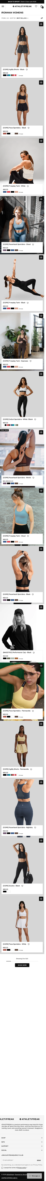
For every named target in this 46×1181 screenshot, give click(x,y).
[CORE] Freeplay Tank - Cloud (14, 536)
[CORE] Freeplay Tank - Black (14, 303)
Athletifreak (10, 1174)
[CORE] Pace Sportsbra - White (14, 944)
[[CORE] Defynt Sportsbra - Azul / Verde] (12, 425)
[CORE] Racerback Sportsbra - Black (16, 594)
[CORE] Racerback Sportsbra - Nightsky (18, 827)
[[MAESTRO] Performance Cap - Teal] (12, 658)
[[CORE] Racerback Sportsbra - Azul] (12, 250)
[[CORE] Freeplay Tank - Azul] (4, 192)
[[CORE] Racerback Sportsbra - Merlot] (4, 250)
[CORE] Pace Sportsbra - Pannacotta (16, 711)
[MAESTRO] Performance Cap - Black (17, 652)
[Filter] (42, 18)
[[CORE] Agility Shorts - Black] (4, 75)
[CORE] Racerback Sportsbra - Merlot (17, 478)
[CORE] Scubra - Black (11, 886)
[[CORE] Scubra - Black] (4, 891)
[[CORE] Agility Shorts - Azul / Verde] (8, 75)
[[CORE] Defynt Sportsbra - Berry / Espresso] (8, 425)
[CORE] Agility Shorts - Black (13, 69)
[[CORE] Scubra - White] (8, 891)
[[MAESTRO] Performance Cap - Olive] (8, 658)
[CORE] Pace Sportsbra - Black (14, 128)
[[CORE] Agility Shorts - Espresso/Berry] (12, 75)
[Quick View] (41, 24)
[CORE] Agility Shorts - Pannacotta (16, 769)
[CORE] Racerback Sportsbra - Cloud (17, 244)
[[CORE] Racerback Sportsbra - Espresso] (16, 250)
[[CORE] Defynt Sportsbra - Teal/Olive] (16, 425)
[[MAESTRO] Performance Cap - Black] (4, 658)
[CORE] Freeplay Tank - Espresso (15, 361)
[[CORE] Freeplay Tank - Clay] (16, 192)
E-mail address (8, 1160)
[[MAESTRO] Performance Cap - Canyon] (16, 658)
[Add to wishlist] (26, 69)
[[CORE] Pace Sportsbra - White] (12, 133)
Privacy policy (21, 1168)
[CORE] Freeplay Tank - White (14, 186)
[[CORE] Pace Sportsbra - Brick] (4, 133)
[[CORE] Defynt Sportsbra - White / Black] (4, 425)
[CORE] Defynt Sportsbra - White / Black (18, 419)
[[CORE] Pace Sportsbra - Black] (8, 133)
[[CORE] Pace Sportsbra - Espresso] (16, 133)
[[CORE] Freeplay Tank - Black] (12, 192)
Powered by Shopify (21, 1174)
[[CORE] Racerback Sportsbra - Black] (8, 250)
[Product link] (22, 50)
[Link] (22, 2)
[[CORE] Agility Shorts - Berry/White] (16, 75)
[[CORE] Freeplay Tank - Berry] (8, 192)
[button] (3, 6)
